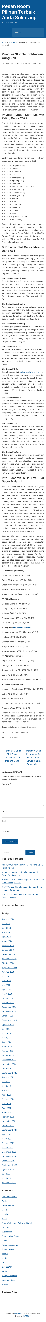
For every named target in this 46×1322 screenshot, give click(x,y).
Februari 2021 (8, 1143)
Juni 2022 (6, 1103)
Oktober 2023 (8, 1068)
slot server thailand (22, 627)
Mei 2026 (6, 932)
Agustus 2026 (8, 919)
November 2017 (9, 1183)
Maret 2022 (7, 1112)
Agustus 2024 (8, 1024)
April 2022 (6, 1108)
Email (4, 821)
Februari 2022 (8, 1117)
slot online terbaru (10, 737)
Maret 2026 (7, 941)
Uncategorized (8, 1280)
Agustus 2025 (8, 972)
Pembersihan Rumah (11, 1236)
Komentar (6, 784)
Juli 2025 (6, 976)
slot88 (5, 1271)
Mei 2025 (6, 985)
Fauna (4, 1218)
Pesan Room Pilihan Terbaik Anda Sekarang (19, 11)
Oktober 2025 (8, 963)
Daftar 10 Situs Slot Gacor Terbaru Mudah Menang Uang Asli (12, 757)
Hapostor (9, 63)
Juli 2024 (6, 1029)
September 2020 (9, 1165)
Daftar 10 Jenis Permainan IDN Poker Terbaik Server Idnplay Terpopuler (33, 757)
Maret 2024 (7, 1046)
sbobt (4, 1258)
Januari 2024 (8, 1055)
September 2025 (9, 967)
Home (4, 42)
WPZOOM (27, 1316)
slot (3, 1262)
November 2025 (9, 959)
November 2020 (9, 1156)
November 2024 (9, 1011)
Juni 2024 (6, 1033)
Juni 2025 (6, 980)
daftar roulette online (29, 372)
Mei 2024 (6, 1038)
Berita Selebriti (8, 1205)
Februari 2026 (8, 945)
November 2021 (9, 1121)
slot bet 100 (7, 1267)
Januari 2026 (8, 950)
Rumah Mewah (8, 1249)
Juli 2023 (6, 1081)
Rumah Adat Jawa (10, 1245)
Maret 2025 (7, 994)
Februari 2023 (8, 1099)
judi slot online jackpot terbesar (22, 727)
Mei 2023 (6, 1090)
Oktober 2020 (8, 1161)
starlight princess (9, 1275)
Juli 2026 (6, 923)
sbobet (5, 1254)
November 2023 (9, 1064)
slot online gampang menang (15, 732)
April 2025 (6, 989)
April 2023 (6, 1095)
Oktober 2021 (8, 1125)
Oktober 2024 (8, 1016)
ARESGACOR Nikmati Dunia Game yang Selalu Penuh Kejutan (22, 866)
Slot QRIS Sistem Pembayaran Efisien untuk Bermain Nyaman (21, 896)
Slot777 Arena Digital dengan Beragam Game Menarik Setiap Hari (22, 888)
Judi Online (12, 42)
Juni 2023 (6, 1086)
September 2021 (9, 1130)
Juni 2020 (6, 1178)
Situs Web (6, 831)
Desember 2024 (9, 1007)
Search (40, 32)
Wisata (5, 1284)
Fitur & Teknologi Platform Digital (17, 1223)
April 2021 (6, 1134)
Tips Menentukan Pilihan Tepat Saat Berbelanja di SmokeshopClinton (23, 881)
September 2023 (9, 1073)
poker (4, 1240)
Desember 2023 (9, 1060)
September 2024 (9, 1020)
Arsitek (5, 1201)
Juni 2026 (6, 928)
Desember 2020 (9, 1152)
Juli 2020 (6, 1174)
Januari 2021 (7, 1147)
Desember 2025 (9, 954)
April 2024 (6, 1042)
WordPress (18, 1313)
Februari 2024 (8, 1051)
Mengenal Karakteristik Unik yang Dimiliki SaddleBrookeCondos (20, 873)
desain (5, 1214)
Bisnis (4, 1210)
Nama (4, 811)
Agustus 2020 (8, 1169)
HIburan (5, 1227)
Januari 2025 (8, 1002)
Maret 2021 (7, 1139)
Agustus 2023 (8, 1077)
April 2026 (6, 937)
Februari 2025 (8, 998)
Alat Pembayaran (9, 1196)
